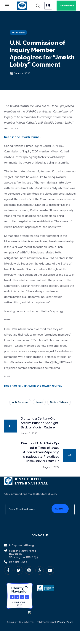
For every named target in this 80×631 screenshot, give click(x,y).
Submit (60, 508)
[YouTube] (50, 570)
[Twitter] (19, 570)
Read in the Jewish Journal (22, 137)
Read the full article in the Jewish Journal (33, 386)
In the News (18, 32)
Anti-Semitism (20, 402)
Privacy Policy (65, 622)
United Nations (59, 402)
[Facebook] (8, 570)
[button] (38, 6)
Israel (39, 402)
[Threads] (39, 570)
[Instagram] (29, 570)
